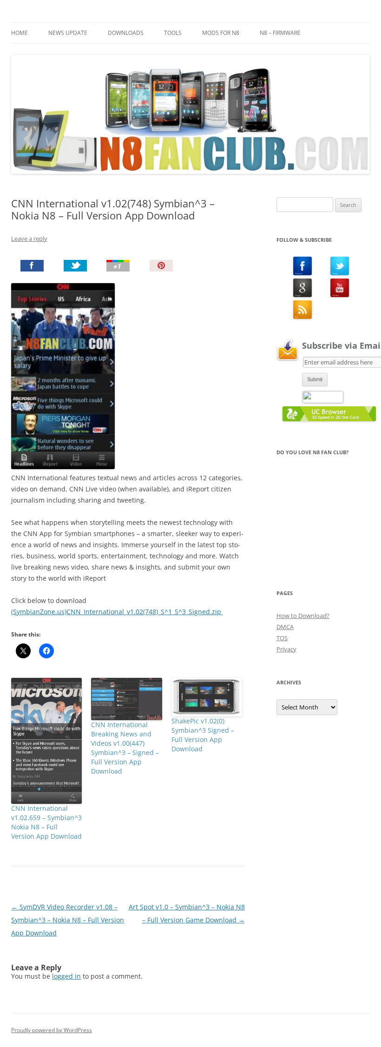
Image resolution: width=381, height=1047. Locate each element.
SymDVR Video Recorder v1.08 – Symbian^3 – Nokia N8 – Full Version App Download (67, 919)
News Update (67, 33)
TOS (282, 638)
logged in (66, 976)
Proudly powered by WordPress (51, 1030)
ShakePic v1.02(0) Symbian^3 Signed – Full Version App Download (202, 734)
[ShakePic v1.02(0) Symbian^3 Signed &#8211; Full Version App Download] (206, 697)
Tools (173, 33)
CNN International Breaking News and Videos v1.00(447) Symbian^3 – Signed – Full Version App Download (125, 747)
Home (19, 33)
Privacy (286, 649)
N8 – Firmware (280, 33)
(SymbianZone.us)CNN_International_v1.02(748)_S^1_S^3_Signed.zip (117, 611)
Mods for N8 (220, 33)
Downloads (126, 33)
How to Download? (302, 615)
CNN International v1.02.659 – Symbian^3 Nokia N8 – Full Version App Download (46, 822)
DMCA (285, 627)
